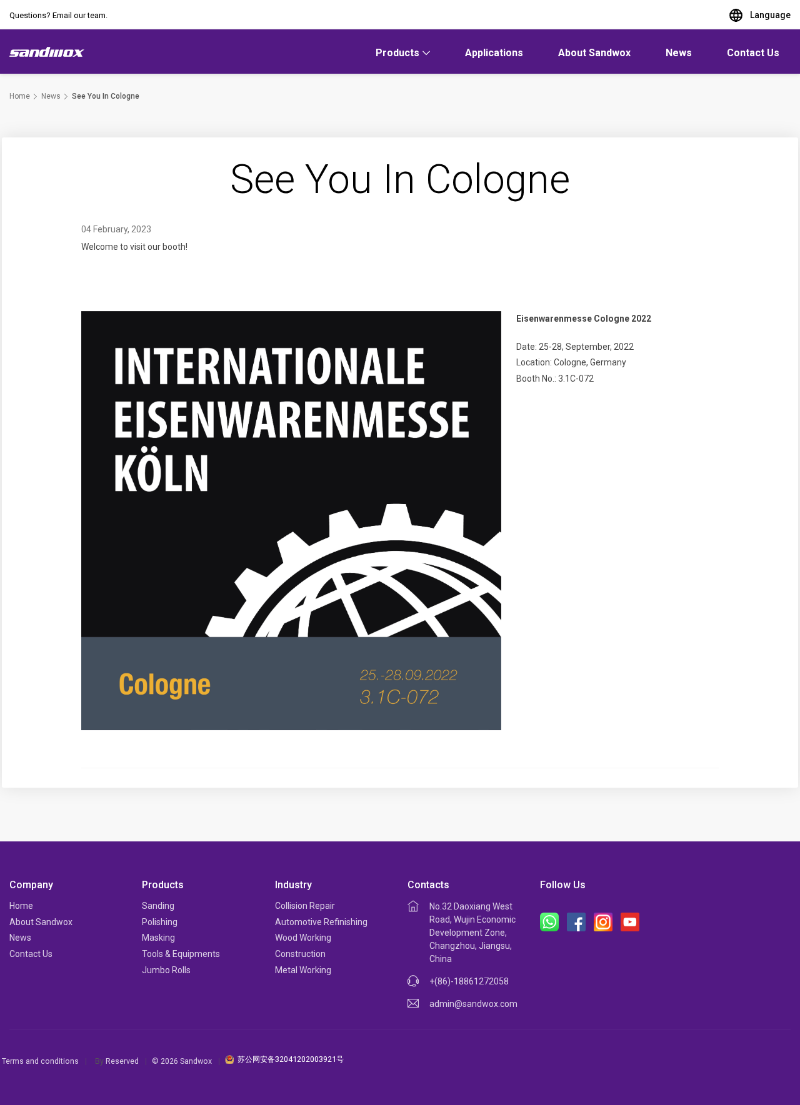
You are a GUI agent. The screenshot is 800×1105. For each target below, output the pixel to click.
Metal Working (303, 970)
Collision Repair (305, 906)
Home (19, 96)
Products (397, 53)
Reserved (122, 1061)
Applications (494, 53)
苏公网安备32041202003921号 (291, 1059)
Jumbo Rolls (166, 970)
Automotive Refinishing (321, 922)
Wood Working (303, 938)
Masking (158, 938)
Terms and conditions (40, 1061)
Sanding (158, 906)
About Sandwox (594, 53)
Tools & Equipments (181, 954)
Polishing (160, 922)
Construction (300, 954)
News (679, 53)
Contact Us (753, 53)
